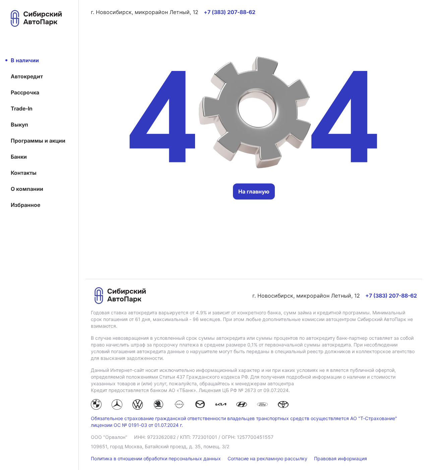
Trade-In (22, 108)
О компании (27, 188)
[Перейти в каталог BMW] (96, 405)
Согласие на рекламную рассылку (268, 458)
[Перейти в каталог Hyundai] (241, 405)
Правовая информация (340, 458)
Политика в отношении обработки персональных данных (156, 458)
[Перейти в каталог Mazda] (200, 405)
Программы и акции (38, 140)
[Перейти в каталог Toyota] (283, 405)
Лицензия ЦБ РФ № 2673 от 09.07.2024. (244, 390)
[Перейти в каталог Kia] (221, 405)
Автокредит (27, 76)
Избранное (25, 205)
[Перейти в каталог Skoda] (158, 405)
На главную (253, 191)
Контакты (24, 172)
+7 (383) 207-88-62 (391, 296)
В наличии (25, 60)
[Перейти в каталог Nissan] (179, 405)
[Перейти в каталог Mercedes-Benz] (117, 405)
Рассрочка (25, 92)
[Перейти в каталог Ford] (262, 405)
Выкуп (19, 124)
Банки (19, 156)
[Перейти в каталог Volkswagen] (137, 405)
